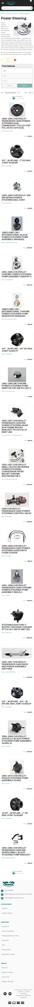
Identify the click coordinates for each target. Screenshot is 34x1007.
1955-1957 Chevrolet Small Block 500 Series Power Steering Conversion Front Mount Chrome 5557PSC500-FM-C (15, 470)
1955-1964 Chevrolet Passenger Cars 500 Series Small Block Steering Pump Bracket (16, 851)
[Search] (30, 8)
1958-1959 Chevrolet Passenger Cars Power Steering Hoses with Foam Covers (16, 549)
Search (24, 85)
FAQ (3, 945)
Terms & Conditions (8, 931)
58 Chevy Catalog (7, 972)
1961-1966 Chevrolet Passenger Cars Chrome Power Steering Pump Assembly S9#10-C (17, 588)
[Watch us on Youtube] (10, 993)
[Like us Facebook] (5, 993)
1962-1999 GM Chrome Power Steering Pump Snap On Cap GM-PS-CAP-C (16, 385)
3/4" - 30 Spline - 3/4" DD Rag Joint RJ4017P (17, 350)
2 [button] (15, 98)
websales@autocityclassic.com (14, 898)
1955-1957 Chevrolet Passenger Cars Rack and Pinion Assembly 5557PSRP (15, 665)
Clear (9, 85)
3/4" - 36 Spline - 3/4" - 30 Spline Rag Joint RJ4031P (16, 702)
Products (5, 908)
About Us (5, 967)
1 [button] (13, 98)
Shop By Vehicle (7, 913)
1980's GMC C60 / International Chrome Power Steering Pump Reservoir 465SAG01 (16, 312)
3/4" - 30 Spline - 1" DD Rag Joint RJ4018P (16, 161)
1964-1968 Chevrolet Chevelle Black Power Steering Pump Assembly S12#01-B (16, 739)
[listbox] (17, 70)
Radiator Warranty (8, 981)
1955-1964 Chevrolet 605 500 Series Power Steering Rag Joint (16, 197)
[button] (11, 98)
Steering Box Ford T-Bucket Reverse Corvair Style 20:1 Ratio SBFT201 (17, 627)
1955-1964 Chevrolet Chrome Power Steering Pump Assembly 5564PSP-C (17, 274)
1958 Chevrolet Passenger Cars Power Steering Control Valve (16, 511)
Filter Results (10, 60)
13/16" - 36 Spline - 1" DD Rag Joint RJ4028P (15, 814)
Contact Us (5, 926)
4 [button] (20, 98)
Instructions (5, 977)
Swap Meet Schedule (8, 954)
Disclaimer (5, 940)
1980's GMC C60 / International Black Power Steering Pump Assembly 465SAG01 (15, 236)
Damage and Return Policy (10, 936)
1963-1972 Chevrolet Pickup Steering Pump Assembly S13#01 (15, 778)
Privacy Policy (6, 949)
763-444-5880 (8, 890)
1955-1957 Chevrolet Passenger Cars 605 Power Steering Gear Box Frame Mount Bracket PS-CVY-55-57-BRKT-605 (15, 426)
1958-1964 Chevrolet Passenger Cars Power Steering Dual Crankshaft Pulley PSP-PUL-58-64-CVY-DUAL (16, 123)
